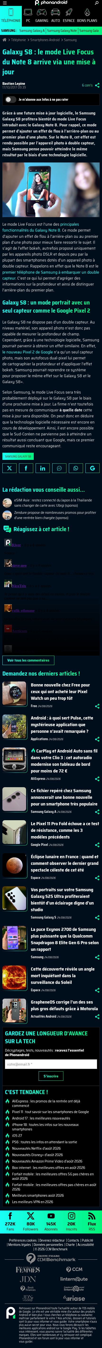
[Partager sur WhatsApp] (76, 468)
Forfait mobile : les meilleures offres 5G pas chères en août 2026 (53, 1176)
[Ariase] (74, 1298)
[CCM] (74, 1270)
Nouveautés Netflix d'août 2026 (36, 1148)
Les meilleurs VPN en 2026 (32, 1202)
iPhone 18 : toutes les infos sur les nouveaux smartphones (45, 1126)
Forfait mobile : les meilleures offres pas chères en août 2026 (54, 1186)
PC (28, 21)
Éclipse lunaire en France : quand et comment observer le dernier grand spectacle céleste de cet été (64, 863)
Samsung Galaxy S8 (18, 456)
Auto (55, 21)
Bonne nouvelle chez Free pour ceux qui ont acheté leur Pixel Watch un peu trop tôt (60, 691)
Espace (69, 21)
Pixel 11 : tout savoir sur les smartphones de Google (50, 1112)
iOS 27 (17, 1135)
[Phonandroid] (11, 1313)
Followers (30, 1226)
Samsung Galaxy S (43, 917)
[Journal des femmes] (28, 1270)
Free (34, 706)
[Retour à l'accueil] (51, 2)
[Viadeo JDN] (28, 1298)
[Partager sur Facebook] (26, 468)
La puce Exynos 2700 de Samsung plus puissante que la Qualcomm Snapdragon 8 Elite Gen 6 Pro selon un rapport (65, 939)
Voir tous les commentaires (28, 660)
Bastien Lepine (13, 83)
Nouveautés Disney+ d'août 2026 (37, 1155)
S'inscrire (51, 1076)
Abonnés (51, 1226)
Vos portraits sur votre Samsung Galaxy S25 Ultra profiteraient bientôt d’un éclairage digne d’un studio (62, 899)
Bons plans (87, 21)
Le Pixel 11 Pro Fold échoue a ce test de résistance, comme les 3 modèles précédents (65, 830)
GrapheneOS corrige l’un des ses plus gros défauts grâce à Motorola (64, 1005)
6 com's (87, 85)
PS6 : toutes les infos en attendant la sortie (44, 1142)
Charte (70, 1244)
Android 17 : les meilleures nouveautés (41, 1118)
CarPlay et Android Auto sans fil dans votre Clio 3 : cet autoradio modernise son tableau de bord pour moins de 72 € (64, 761)
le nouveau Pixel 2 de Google (27, 352)
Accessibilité (86, 1244)
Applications (39, 739)
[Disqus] (51, 596)
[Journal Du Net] (28, 1279)
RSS (92, 1226)
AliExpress (38, 778)
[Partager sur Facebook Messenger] (59, 468)
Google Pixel (39, 844)
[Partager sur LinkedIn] (43, 468)
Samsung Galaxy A (32, 30)
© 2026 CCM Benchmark (51, 1249)
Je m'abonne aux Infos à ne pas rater (43, 99)
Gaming (41, 21)
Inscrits (71, 1226)
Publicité (87, 1240)
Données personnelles (48, 1244)
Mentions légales (19, 1244)
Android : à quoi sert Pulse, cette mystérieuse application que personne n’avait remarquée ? (62, 724)
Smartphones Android (45, 40)
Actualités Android (43, 1016)
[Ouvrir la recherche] (97, 3)
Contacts (73, 1240)
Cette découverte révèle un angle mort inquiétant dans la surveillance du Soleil (63, 975)
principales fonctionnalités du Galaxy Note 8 (40, 227)
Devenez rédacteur (52, 1240)
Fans (10, 1226)
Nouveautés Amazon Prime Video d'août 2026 (47, 1161)
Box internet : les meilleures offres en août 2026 (48, 1167)
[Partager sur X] (9, 468)
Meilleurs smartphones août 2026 (38, 1195)
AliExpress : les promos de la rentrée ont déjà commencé (46, 1103)
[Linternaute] (74, 1279)
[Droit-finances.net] (28, 1289)
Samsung (70, 40)
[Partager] (97, 85)
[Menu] (5, 3)
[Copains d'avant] (74, 1289)
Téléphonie (11, 21)
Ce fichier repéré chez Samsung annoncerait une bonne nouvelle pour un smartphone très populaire (64, 797)
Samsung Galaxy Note (62, 30)
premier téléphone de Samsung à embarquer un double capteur (50, 275)
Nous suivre (92, 468)
